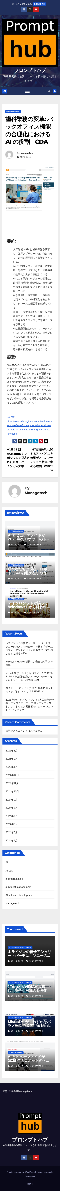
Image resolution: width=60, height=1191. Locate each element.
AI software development (19, 895)
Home (30, 1184)
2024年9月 (12, 799)
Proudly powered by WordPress (21, 1172)
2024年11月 (12, 783)
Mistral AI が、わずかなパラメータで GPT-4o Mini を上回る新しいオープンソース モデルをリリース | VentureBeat (29, 676)
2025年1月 (12, 767)
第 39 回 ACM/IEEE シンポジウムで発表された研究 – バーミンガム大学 (18, 458)
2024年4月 (12, 840)
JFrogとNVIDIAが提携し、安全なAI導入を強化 (27, 988)
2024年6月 (12, 824)
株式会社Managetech (20, 1091)
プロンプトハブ (30, 70)
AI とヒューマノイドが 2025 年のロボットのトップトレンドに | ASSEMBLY (30, 539)
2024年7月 (12, 816)
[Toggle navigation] (27, 91)
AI (7, 862)
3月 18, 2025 (17, 961)
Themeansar (29, 1176)
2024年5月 (12, 832)
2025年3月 (12, 750)
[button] (49, 91)
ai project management (18, 887)
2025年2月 (12, 758)
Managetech (27, 153)
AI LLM (9, 870)
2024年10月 (12, 791)
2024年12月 (12, 775)
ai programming (13, 111)
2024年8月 (12, 808)
